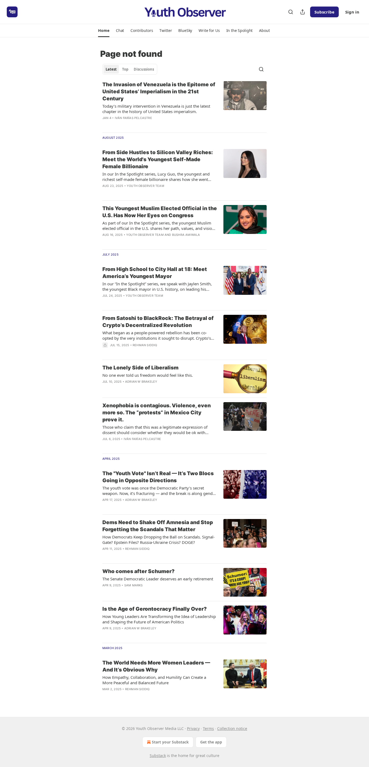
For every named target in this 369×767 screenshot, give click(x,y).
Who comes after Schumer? (138, 571)
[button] (103, 30)
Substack (158, 755)
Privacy (193, 728)
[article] (184, 104)
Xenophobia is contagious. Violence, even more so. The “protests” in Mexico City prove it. (156, 412)
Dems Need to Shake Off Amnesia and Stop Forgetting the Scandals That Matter (157, 526)
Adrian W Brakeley (141, 382)
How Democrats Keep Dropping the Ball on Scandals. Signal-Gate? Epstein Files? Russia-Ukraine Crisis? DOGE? (158, 539)
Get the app (211, 742)
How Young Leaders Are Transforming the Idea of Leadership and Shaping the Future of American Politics (159, 619)
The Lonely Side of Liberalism (140, 368)
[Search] (290, 11)
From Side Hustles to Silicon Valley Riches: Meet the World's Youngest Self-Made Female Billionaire (157, 159)
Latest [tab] (111, 69)
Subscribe (324, 12)
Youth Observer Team (145, 186)
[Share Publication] (302, 11)
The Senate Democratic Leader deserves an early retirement (157, 578)
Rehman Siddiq (145, 345)
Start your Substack (170, 742)
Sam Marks (133, 585)
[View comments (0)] (143, 125)
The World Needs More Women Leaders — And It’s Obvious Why (156, 666)
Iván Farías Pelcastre (133, 118)
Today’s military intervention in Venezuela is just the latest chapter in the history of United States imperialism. (156, 108)
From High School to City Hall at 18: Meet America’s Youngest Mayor (154, 272)
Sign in (352, 12)
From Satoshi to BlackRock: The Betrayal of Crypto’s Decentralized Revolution (158, 321)
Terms (208, 728)
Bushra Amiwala (186, 235)
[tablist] (129, 69)
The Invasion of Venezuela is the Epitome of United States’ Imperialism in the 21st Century (158, 91)
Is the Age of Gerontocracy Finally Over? (154, 609)
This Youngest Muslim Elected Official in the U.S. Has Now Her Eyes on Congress (159, 212)
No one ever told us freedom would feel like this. (147, 375)
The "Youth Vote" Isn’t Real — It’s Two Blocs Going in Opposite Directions (158, 477)
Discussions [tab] (144, 69)
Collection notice (232, 728)
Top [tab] (125, 69)
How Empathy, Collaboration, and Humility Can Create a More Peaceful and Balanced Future (154, 680)
